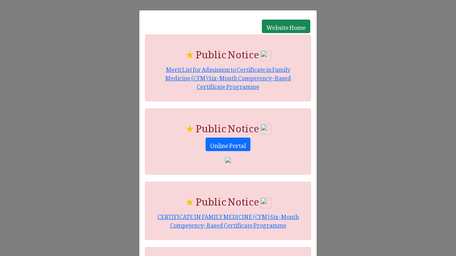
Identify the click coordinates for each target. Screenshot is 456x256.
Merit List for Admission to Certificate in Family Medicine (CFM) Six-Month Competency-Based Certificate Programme (228, 76)
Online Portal (228, 144)
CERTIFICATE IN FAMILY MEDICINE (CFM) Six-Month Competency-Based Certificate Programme (228, 219)
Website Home (286, 26)
